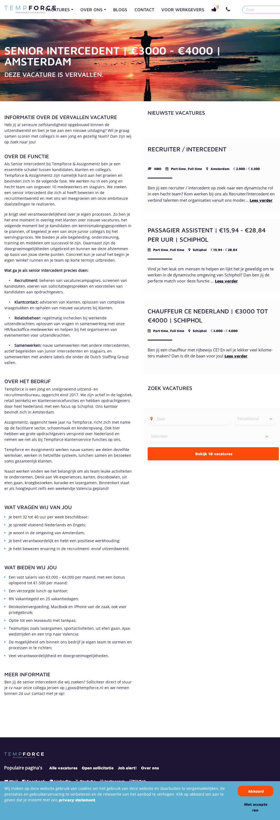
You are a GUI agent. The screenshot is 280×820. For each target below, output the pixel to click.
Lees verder (261, 200)
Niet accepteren (255, 807)
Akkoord (256, 791)
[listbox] (255, 418)
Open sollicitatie (97, 768)
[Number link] (229, 9)
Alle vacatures (63, 768)
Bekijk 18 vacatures (213, 453)
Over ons (150, 768)
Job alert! (127, 768)
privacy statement (77, 800)
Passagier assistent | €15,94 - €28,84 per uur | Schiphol (207, 234)
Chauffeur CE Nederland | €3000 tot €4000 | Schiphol (208, 315)
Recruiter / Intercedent (187, 149)
